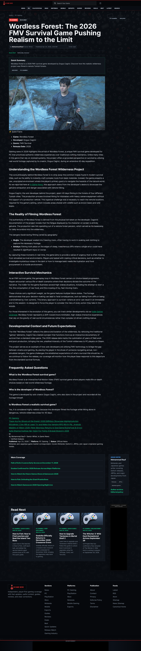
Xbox (46, 8)
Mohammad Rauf (17, 47)
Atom (115, 597)
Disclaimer (94, 607)
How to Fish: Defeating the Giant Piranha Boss (29, 479)
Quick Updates (50, 627)
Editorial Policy (96, 600)
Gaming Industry (51, 633)
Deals (96, 8)
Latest (109, 8)
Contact (93, 593)
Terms (92, 603)
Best (102, 8)
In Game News (36, 184)
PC (29, 8)
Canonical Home (119, 607)
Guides (79, 8)
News (23, 8)
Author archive (117, 489)
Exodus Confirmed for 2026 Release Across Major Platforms (35, 468)
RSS (114, 593)
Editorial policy (117, 492)
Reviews (88, 8)
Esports (71, 8)
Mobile (63, 8)
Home (11, 15)
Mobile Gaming (73, 603)
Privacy (93, 597)
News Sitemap (118, 603)
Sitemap (116, 600)
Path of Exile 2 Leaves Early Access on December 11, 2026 (34, 463)
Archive (15, 70)
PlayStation (37, 8)
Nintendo (54, 8)
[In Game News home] (26, 3)
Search (117, 8)
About (92, 590)
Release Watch (50, 630)
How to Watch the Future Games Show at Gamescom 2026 (34, 474)
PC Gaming (18, 15)
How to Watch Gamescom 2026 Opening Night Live (32, 485)
